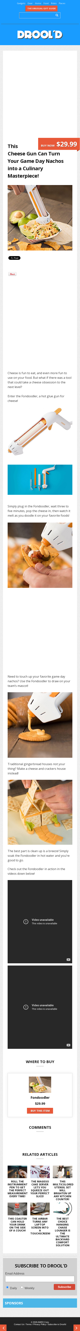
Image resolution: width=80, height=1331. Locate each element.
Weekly (29, 1288)
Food (46, 3)
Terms (29, 1324)
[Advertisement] (40, 96)
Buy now (59, 144)
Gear (30, 3)
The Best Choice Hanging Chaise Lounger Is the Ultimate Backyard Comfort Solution (62, 1232)
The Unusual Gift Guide (41, 8)
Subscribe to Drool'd (57, 1324)
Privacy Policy (39, 1324)
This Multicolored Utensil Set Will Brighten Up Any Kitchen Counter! (63, 1190)
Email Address (14, 1273)
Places (62, 3)
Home (38, 3)
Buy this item (40, 1110)
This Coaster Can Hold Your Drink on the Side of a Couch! (17, 1224)
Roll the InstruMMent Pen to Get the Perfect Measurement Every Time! (18, 1189)
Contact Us (19, 1324)
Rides (53, 3)
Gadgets (21, 3)
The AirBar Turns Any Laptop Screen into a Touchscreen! (40, 1226)
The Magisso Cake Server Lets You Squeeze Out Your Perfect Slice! (40, 1189)
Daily (13, 1288)
